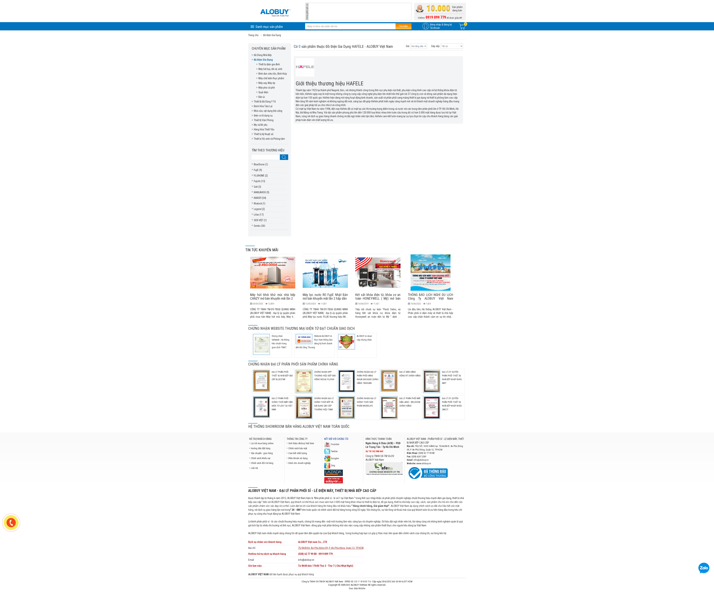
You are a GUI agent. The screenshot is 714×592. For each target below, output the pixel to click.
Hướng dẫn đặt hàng (260, 448)
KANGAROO (260, 192)
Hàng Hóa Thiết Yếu (264, 129)
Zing (332, 465)
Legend (257, 209)
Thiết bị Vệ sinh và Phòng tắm (269, 138)
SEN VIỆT (258, 220)
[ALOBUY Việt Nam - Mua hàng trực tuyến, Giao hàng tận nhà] (275, 12)
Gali (256, 186)
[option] (272, 286)
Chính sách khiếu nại (260, 458)
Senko (257, 225)
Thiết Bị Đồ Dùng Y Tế (265, 101)
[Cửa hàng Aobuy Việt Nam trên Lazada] (333, 472)
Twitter (334, 451)
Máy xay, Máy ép (266, 82)
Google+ (334, 458)
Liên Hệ (254, 468)
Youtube (334, 444)
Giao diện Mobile (357, 588)
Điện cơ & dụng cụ (263, 115)
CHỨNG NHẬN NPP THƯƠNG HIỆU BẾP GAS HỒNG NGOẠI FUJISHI (325, 376)
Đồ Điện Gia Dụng (263, 59)
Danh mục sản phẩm (269, 27)
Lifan (256, 214)
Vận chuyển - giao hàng (262, 453)
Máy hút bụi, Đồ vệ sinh (270, 69)
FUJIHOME (259, 175)
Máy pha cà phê (266, 87)
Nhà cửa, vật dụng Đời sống (268, 110)
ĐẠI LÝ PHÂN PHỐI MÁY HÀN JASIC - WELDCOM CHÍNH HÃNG (410, 402)
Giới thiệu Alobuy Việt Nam (301, 443)
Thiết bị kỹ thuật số (263, 134)
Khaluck (258, 203)
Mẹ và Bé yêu (260, 124)
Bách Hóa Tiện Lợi (263, 106)
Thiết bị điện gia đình (269, 64)
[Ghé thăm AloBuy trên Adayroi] (333, 480)
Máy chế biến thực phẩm (271, 78)
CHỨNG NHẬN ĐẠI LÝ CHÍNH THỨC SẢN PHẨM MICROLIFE (366, 402)
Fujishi (257, 181)
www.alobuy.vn (423, 463)
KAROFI (257, 197)
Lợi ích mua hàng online (262, 443)
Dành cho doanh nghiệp (299, 463)
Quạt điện (263, 92)
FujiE (256, 170)
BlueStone (259, 164)
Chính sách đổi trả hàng (262, 463)
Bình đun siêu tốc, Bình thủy (272, 73)
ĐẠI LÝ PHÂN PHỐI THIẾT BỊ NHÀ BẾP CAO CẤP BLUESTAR (282, 376)
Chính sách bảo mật (297, 448)
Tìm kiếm (403, 26)
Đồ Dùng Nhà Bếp (263, 55)
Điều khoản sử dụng (298, 458)
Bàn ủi (261, 96)
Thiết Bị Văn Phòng (264, 120)
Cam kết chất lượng (297, 453)
